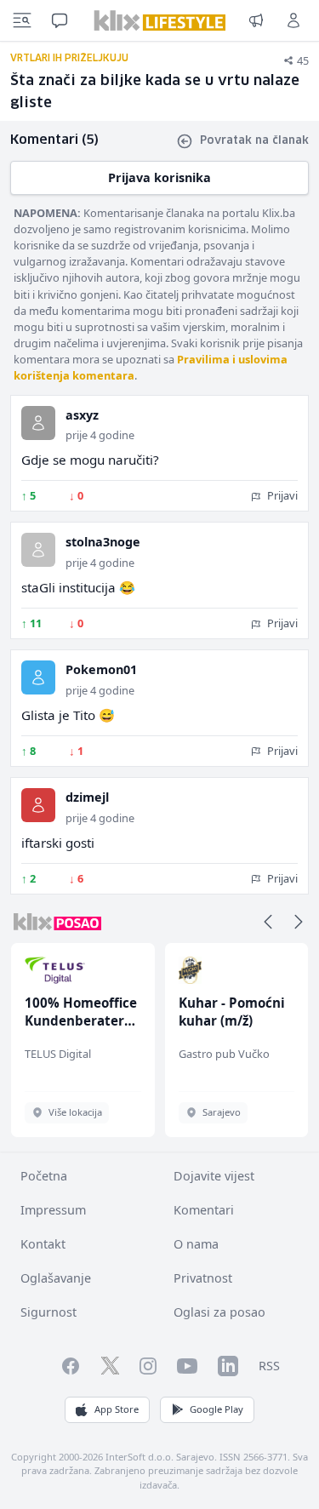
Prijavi (281, 495)
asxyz (82, 415)
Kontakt (43, 1244)
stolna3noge (103, 542)
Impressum (53, 1210)
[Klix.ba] (159, 20)
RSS (269, 1366)
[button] (268, 922)
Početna (43, 1176)
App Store (116, 1409)
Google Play (216, 1409)
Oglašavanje (55, 1278)
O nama (196, 1244)
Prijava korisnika (159, 177)
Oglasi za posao (219, 1312)
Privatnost (203, 1278)
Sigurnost (48, 1312)
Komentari (204, 1210)
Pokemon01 (101, 669)
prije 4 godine (100, 435)
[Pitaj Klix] (59, 20)
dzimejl (87, 797)
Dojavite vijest (214, 1176)
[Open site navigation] (22, 20)
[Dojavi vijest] (256, 20)
